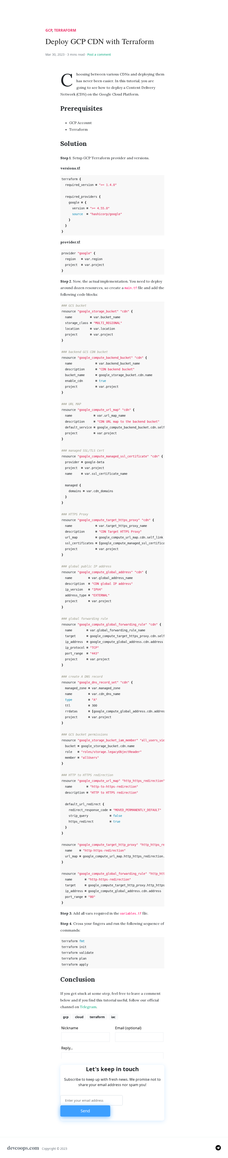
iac (113, 1017)
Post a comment (99, 54)
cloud (79, 1017)
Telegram (88, 1007)
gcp (48, 30)
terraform (65, 30)
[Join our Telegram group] (218, 1147)
